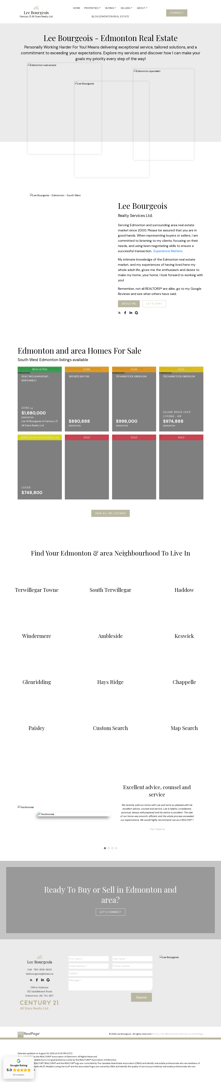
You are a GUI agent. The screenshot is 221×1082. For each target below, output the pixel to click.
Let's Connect (111, 912)
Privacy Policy (159, 1034)
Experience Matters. (168, 251)
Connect (176, 12)
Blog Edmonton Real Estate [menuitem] (110, 16)
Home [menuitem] (76, 8)
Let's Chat (154, 303)
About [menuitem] (141, 8)
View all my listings (110, 513)
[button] (176, 13)
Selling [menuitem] (125, 8)
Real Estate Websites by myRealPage (185, 1034)
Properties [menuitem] (91, 8)
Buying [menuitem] (109, 8)
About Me (129, 303)
